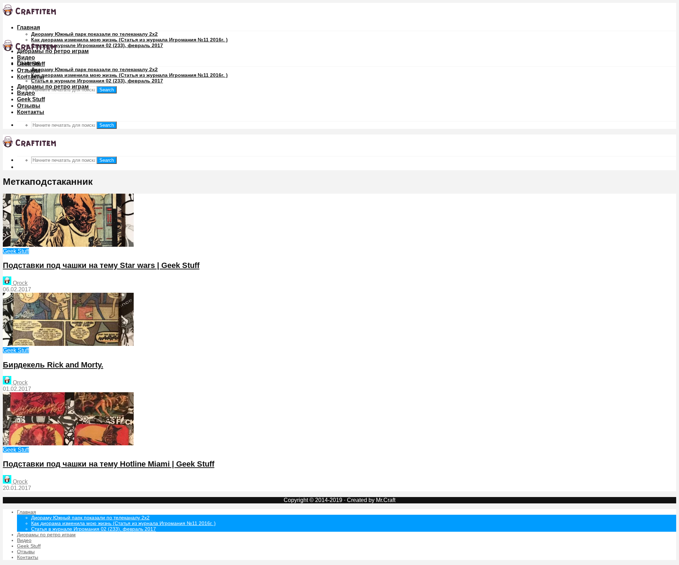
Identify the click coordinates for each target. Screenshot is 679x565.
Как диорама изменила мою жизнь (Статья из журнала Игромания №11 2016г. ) (129, 39)
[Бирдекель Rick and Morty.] (68, 344)
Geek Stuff (31, 99)
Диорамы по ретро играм (53, 87)
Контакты (30, 77)
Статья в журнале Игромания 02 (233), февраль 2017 (97, 45)
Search (106, 89)
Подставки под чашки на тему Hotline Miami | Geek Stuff (108, 464)
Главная (28, 27)
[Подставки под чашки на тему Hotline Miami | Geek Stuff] (68, 443)
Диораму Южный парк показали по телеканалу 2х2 (94, 34)
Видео (26, 58)
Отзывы (28, 70)
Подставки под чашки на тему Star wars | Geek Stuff (101, 265)
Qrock (19, 283)
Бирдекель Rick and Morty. (53, 364)
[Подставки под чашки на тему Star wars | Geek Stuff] (68, 245)
